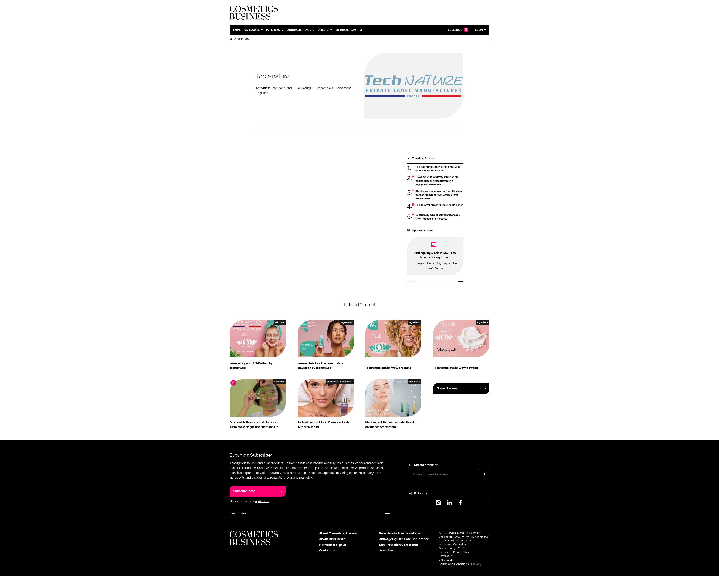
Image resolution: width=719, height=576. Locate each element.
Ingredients (346, 322)
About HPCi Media (332, 539)
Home (237, 29)
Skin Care (279, 322)
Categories (252, 29)
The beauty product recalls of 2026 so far (439, 205)
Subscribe (455, 29)
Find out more (239, 513)
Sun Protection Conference (399, 545)
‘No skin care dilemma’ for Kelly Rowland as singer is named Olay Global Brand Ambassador (439, 195)
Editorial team (346, 29)
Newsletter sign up (333, 545)
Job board (294, 29)
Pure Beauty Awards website (399, 533)
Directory (325, 29)
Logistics (262, 93)
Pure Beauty (274, 29)
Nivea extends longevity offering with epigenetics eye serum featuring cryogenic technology (439, 181)
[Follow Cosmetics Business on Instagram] (438, 504)
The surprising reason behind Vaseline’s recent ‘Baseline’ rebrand (439, 169)
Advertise (386, 550)
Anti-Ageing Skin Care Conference (404, 539)
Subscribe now (447, 388)
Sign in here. (262, 501)
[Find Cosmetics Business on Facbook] (460, 504)
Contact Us (327, 550)
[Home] (231, 38)
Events (309, 29)
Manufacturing (281, 88)
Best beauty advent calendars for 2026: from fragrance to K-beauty (439, 217)
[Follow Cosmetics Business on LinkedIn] (449, 504)
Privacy (476, 564)
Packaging (303, 88)
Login (479, 29)
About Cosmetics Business (338, 533)
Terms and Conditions (454, 564)
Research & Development (333, 88)
